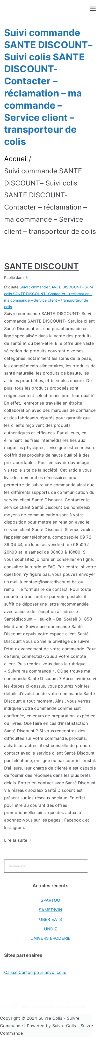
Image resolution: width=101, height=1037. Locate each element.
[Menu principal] (93, 9)
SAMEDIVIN (50, 909)
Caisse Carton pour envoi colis (35, 972)
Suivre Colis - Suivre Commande (53, 1005)
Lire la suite (16, 840)
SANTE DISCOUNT (41, 266)
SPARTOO (50, 900)
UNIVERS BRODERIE (51, 938)
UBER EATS (50, 919)
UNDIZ (50, 928)
